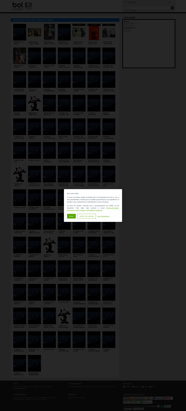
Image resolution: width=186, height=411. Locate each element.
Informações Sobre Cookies (76, 210)
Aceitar (71, 216)
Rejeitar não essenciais (86, 216)
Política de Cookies (112, 208)
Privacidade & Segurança (94, 210)
